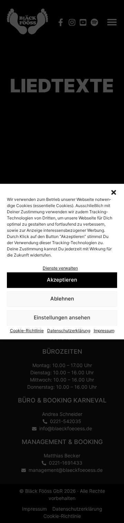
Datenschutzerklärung (68, 330)
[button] (113, 192)
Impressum (104, 330)
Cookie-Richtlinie (27, 330)
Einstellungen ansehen (62, 318)
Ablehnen (62, 299)
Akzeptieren (62, 280)
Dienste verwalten (60, 268)
